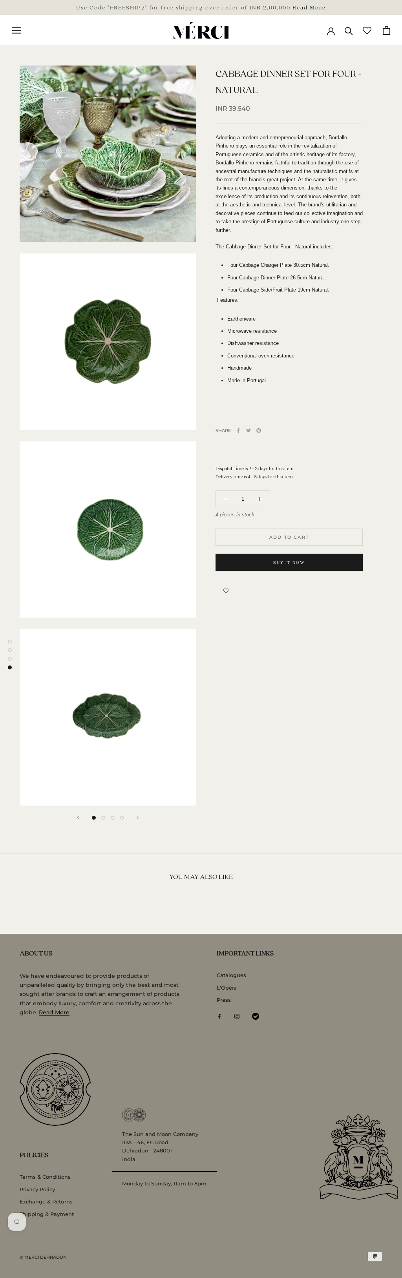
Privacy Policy (37, 1189)
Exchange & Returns (46, 1201)
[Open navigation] (16, 30)
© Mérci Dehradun (43, 1257)
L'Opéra (227, 987)
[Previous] (78, 817)
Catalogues (231, 975)
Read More (309, 7)
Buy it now (289, 562)
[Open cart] (386, 30)
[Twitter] (248, 430)
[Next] (137, 817)
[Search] (349, 30)
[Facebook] (238, 430)
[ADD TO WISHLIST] (226, 590)
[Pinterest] (258, 430)
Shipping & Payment (47, 1214)
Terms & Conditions (45, 1177)
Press (224, 1000)
